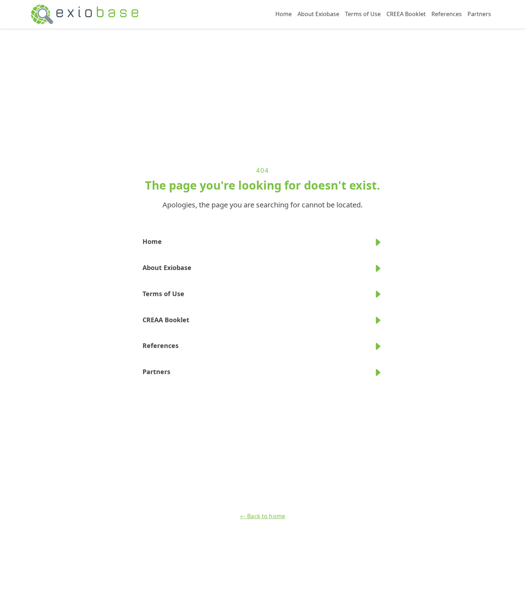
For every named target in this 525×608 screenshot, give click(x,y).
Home (283, 14)
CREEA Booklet (406, 14)
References (446, 14)
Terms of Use (363, 14)
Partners (479, 14)
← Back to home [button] (262, 516)
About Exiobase (318, 14)
